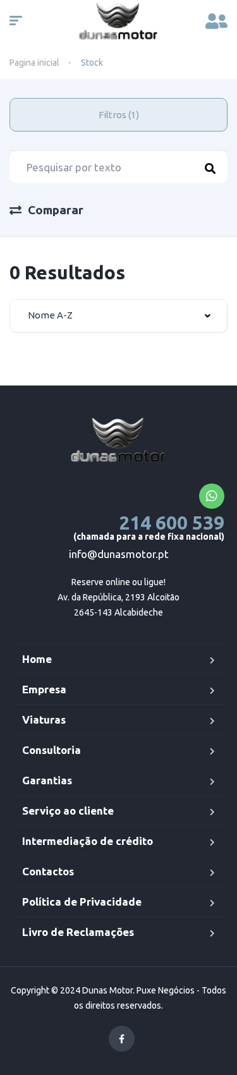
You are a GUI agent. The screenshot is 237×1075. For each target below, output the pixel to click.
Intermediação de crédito (87, 841)
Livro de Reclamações (78, 932)
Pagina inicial (34, 63)
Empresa (44, 689)
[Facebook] (122, 1039)
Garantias (47, 780)
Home (37, 659)
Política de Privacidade (82, 902)
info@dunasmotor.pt (119, 554)
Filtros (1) (119, 114)
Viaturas (44, 720)
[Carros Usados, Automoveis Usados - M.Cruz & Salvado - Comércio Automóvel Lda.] (118, 441)
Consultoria (51, 750)
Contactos (48, 871)
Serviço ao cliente (68, 811)
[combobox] (118, 315)
